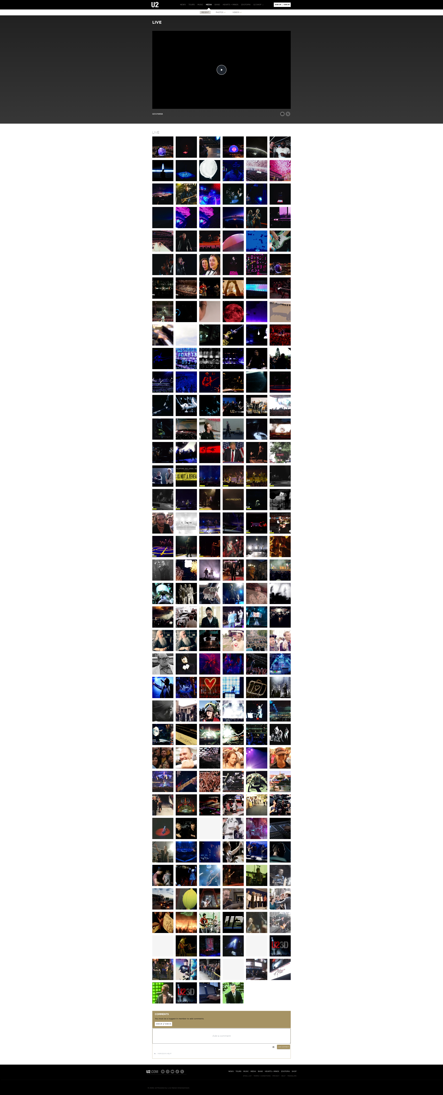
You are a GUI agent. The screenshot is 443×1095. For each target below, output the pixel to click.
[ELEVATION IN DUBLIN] (280, 345)
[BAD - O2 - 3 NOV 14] (280, 486)
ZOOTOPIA (285, 1071)
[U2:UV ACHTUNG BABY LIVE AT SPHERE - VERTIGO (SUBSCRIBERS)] (162, 228)
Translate (291, 1076)
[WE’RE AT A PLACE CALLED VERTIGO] (209, 392)
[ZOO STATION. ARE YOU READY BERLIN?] (233, 345)
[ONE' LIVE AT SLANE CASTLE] (256, 862)
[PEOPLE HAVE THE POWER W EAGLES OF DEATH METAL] (209, 486)
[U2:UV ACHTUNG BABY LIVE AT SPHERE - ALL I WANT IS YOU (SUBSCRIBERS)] (186, 157)
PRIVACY (275, 1076)
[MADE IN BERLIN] (186, 791)
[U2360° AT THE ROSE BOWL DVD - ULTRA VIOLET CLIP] (209, 674)
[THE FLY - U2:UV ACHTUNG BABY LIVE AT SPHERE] (256, 274)
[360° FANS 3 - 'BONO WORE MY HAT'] (280, 650)
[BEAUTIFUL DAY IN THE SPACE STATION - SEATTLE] (209, 603)
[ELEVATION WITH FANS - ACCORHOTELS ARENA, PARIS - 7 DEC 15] (233, 486)
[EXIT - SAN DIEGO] (162, 439)
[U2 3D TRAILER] (280, 956)
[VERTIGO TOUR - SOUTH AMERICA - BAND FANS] (280, 909)
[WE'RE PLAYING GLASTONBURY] (209, 627)
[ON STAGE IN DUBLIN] (162, 768)
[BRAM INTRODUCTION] (233, 274)
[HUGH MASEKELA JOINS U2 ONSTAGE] (233, 627)
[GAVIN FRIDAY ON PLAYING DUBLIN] (186, 768)
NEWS (231, 1071)
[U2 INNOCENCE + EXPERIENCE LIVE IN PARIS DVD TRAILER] (186, 486)
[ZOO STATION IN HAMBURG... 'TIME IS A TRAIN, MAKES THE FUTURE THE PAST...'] (233, 369)
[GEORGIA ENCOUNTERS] (233, 721)
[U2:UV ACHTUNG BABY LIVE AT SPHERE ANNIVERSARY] (162, 157)
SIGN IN (287, 5)
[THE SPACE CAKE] (256, 791)
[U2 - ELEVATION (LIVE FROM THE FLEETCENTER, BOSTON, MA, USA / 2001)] (186, 298)
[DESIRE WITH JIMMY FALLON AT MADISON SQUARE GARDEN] (162, 556)
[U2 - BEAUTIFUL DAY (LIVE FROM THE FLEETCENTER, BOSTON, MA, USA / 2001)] (233, 298)
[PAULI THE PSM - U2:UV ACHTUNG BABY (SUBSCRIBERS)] (233, 251)
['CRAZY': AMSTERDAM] (256, 768)
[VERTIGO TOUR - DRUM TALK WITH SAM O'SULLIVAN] (233, 909)
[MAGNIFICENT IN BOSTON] (280, 697)
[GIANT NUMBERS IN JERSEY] (280, 721)
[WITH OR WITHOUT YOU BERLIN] (162, 791)
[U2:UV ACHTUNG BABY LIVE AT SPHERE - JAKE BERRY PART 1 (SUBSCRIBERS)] (209, 157)
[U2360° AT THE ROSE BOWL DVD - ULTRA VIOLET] (233, 674)
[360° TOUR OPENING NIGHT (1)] (186, 815)
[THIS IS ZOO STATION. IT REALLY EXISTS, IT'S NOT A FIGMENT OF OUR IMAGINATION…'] (209, 345)
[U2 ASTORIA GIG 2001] (280, 979)
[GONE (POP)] (162, 1003)
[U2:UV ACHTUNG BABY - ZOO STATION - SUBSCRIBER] (209, 274)
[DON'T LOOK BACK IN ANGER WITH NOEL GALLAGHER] (162, 462)
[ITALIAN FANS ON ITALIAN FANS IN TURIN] (162, 533)
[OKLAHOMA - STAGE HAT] (209, 721)
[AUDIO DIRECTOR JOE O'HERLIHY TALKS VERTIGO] (280, 838)
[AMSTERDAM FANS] (233, 768)
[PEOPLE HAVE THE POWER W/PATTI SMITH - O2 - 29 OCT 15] (162, 509)
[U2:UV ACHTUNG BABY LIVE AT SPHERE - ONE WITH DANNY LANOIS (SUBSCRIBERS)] (256, 157)
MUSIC (246, 1071)
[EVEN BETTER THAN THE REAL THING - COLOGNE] (233, 392)
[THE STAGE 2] (280, 791)
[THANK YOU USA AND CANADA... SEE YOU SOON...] (233, 533)
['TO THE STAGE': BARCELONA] (162, 815)
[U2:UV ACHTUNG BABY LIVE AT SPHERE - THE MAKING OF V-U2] (233, 157)
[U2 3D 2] (186, 1003)
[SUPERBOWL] (209, 956)
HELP (283, 1076)
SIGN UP (278, 5)
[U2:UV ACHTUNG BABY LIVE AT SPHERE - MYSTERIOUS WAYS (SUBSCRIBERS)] (280, 228)
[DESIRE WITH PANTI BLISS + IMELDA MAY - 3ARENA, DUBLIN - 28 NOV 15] (256, 486)
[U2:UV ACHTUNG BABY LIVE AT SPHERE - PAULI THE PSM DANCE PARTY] (209, 204)
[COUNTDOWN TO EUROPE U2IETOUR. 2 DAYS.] (280, 509)
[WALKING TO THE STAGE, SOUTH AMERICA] (162, 862)
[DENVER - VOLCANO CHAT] (280, 556)
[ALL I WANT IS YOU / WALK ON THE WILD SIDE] (186, 251)
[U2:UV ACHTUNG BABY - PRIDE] (186, 274)
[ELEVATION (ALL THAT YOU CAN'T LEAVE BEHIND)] (256, 697)
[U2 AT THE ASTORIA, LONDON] (256, 979)
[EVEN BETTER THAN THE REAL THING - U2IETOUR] (186, 580)
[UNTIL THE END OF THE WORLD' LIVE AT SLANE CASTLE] (162, 885)
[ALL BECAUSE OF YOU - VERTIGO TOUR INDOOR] (209, 885)
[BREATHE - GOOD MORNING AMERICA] (280, 932)
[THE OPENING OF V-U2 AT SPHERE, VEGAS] (280, 157)
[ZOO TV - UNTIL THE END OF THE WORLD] (209, 932)
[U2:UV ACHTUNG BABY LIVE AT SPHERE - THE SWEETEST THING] (280, 204)
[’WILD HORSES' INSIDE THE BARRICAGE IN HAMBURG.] (256, 369)
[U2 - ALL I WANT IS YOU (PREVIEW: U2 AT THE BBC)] (256, 415)
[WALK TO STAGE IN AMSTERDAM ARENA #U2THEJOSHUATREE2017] (209, 439)
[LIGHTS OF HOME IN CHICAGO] (209, 415)
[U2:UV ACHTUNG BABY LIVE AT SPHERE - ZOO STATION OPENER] (280, 274)
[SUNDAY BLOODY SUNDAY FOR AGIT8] (256, 580)
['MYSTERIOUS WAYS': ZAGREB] (280, 744)
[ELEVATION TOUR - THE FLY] (256, 885)
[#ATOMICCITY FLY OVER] (233, 228)
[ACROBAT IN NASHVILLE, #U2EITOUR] (186, 415)
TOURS (238, 1071)
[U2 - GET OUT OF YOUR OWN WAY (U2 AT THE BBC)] (233, 416)
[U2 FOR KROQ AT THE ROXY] (162, 580)
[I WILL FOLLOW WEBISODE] (233, 838)
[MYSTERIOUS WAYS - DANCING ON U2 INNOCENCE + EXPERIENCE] (256, 462)
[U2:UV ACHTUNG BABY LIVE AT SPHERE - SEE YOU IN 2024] (162, 251)
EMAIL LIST (247, 1076)
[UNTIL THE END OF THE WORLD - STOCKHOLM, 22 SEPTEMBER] (256, 509)
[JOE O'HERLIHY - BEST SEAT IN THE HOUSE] (162, 650)
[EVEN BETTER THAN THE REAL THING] (186, 627)
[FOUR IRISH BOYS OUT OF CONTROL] (280, 580)
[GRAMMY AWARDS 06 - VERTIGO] (186, 979)
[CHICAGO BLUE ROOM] (162, 744)
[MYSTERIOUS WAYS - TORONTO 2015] (209, 556)
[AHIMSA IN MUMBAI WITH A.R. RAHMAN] (280, 298)
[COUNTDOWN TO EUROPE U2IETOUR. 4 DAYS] (186, 533)
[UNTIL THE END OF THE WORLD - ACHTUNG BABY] (233, 1003)
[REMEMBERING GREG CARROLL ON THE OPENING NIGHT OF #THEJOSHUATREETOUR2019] (186, 321)
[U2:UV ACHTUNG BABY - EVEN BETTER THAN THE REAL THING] (162, 274)
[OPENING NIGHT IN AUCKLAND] (209, 650)
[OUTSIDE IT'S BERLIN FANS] (280, 768)
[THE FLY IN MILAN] (186, 369)
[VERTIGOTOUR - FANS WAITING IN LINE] (209, 979)
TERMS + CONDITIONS (262, 1076)
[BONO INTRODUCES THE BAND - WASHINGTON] (256, 721)
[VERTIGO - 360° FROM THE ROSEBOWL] (186, 697)
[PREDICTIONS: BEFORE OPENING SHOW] (256, 815)
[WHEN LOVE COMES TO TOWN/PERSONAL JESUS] (209, 251)
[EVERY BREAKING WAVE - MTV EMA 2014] (209, 580)
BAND (260, 1071)
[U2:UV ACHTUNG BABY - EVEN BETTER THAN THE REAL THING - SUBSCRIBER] (280, 251)
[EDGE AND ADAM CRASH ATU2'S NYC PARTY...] (256, 533)
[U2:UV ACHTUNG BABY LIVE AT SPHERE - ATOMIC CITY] (162, 204)
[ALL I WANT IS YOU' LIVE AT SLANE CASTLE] (186, 862)
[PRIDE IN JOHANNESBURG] (256, 627)
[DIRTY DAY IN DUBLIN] (256, 345)
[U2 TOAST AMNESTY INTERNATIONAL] (233, 603)
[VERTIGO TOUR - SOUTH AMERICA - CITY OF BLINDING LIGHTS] (162, 932)
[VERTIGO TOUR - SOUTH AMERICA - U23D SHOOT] (186, 932)
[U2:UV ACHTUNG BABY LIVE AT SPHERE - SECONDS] (233, 204)
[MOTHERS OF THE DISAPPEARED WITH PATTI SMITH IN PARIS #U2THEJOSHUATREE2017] (256, 439)
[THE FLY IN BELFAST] (162, 369)
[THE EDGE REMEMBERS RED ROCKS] (256, 603)
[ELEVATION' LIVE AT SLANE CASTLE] (233, 862)
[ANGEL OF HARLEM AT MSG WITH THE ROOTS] (280, 533)
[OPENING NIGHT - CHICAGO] (209, 744)
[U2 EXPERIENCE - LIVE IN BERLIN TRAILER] (256, 298)
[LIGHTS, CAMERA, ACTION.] (280, 815)
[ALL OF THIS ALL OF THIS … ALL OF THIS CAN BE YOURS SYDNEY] (162, 321)
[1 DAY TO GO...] (233, 321)
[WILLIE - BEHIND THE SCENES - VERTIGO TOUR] (209, 1003)
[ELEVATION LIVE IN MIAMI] (256, 932)
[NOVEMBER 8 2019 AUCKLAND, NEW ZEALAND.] (209, 321)
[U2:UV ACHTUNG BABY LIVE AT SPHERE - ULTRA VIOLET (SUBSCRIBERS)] (209, 228)
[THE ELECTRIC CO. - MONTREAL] (256, 556)
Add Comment (283, 1047)
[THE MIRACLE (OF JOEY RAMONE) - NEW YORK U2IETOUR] (186, 556)
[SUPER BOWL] (233, 932)
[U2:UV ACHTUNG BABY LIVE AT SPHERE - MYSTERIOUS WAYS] (256, 228)
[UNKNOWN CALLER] (209, 768)
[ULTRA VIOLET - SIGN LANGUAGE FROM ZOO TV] (186, 674)
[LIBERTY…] (233, 462)
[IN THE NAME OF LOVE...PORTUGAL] (162, 392)
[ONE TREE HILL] (233, 956)
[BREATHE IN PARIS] (233, 791)
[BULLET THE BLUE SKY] (233, 885)
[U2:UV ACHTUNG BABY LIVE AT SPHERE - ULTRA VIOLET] (186, 228)
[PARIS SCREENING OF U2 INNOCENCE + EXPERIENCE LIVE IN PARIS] (280, 462)
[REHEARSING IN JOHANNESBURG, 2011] (280, 627)
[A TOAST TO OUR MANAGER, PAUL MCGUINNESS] (186, 603)
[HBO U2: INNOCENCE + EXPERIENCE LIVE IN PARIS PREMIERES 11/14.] (233, 509)
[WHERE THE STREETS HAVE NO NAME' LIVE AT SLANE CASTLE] (186, 885)
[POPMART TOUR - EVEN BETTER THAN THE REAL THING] (209, 909)
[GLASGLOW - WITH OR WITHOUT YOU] (233, 744)
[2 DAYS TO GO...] (256, 321)
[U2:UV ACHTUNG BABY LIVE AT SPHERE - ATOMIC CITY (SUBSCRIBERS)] (186, 204)
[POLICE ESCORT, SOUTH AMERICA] (162, 909)
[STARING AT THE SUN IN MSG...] (280, 392)
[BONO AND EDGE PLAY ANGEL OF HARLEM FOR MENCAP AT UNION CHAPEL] (162, 979)
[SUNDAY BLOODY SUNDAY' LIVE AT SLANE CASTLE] (280, 862)
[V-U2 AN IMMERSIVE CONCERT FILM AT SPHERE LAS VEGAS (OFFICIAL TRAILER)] (162, 181)
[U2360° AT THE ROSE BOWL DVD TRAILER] (280, 674)
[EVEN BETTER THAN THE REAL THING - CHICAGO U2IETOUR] (233, 556)
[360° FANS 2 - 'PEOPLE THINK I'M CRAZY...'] (256, 650)
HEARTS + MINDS (272, 1071)
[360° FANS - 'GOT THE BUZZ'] (233, 650)
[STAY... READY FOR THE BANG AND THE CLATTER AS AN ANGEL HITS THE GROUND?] (209, 369)
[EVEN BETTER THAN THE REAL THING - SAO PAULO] (162, 627)
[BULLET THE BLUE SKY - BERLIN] (280, 439)
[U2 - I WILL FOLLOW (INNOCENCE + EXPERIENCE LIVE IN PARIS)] (162, 486)
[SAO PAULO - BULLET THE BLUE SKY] (280, 415)
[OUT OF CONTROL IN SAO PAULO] (280, 603)
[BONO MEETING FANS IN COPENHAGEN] (280, 369)
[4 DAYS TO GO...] (162, 345)
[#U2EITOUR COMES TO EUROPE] (256, 392)
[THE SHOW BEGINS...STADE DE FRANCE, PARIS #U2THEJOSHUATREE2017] (233, 439)
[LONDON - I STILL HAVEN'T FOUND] (256, 744)
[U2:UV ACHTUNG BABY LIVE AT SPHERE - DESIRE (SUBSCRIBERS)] (186, 181)
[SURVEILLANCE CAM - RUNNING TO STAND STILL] (162, 721)
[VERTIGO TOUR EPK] (186, 838)
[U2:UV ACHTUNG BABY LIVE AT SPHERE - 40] (280, 181)
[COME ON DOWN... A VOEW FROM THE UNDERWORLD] (186, 744)
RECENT (205, 12)
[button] (258, 4)
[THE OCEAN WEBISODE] (256, 838)
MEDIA (253, 1071)
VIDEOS (235, 12)
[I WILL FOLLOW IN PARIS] (186, 392)
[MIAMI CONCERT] (280, 885)
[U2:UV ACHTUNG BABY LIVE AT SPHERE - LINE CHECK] (256, 204)
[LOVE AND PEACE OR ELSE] (162, 838)
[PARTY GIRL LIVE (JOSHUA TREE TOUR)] (186, 956)
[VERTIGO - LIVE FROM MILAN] (209, 697)
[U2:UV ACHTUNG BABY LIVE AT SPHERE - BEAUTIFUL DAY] (256, 181)
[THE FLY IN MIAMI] (162, 603)
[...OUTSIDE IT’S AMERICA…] (186, 462)
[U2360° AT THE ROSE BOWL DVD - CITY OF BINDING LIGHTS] (256, 674)
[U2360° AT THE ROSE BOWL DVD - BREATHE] (162, 697)
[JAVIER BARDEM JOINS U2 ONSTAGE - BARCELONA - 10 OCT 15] (209, 509)
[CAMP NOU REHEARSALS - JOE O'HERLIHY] (209, 815)
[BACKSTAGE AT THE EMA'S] (186, 721)
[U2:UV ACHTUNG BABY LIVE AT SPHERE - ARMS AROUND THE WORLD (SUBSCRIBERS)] (209, 181)
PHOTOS (219, 12)
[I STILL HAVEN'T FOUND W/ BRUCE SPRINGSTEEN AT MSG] (209, 533)
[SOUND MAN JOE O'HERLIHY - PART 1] (186, 650)
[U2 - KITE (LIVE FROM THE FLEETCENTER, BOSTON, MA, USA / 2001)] (162, 298)
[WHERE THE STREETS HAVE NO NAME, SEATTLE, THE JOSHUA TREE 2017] (209, 462)
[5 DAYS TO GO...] (186, 345)
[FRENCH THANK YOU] (209, 791)
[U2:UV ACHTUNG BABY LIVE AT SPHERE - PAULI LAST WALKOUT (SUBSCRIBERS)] (233, 181)
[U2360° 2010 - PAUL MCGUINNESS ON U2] (162, 674)
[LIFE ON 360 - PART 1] (233, 815)
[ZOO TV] (233, 697)
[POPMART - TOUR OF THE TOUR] (186, 909)
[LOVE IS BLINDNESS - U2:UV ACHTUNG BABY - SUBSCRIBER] (256, 251)
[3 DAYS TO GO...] (280, 321)
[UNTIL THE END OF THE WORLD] (162, 415)
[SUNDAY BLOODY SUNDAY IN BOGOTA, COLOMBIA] (186, 439)
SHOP (294, 1071)
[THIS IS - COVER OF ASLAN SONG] (233, 580)
